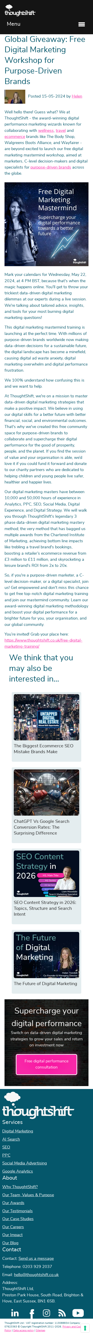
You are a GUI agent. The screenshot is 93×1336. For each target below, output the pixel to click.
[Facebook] (30, 1313)
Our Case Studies (18, 1219)
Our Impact (12, 1235)
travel (61, 131)
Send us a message (36, 1259)
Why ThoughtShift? (20, 1187)
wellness (46, 131)
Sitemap (40, 1330)
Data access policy (23, 1330)
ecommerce (15, 137)
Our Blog (10, 1243)
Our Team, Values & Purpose (28, 1195)
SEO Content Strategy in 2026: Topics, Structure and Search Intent (45, 908)
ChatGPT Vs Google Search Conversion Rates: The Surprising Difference (41, 827)
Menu (13, 24)
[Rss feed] (62, 1313)
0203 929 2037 (37, 1267)
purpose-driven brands (50, 167)
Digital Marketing (17, 1131)
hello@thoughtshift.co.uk (36, 1275)
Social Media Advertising (24, 1163)
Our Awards (13, 1203)
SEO (6, 1147)
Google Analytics (17, 1171)
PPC (6, 1155)
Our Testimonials (17, 1211)
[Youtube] (78, 1313)
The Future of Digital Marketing (45, 983)
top (87, 668)
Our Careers (13, 1227)
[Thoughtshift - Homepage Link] (46, 10)
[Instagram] (46, 1313)
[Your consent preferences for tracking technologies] (85, 1328)
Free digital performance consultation (46, 1064)
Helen (77, 96)
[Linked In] (15, 1313)
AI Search (11, 1139)
